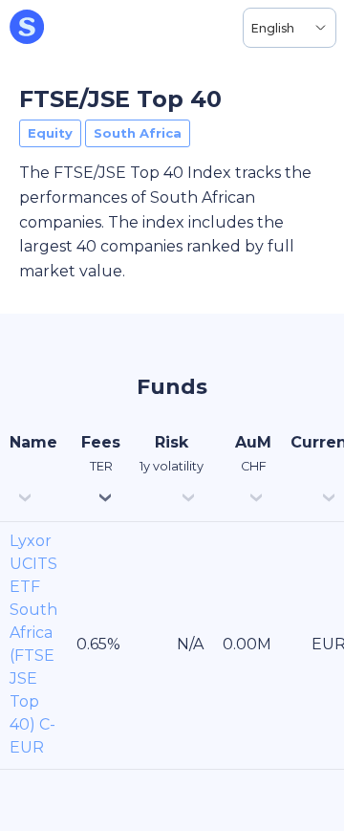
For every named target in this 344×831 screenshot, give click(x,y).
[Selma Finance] (27, 27)
